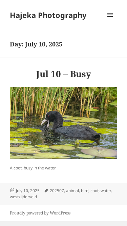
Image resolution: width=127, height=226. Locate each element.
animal (72, 190)
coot (94, 190)
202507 (57, 190)
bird (84, 190)
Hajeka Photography (48, 15)
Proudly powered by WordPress (40, 213)
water (106, 190)
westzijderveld (23, 197)
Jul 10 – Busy (63, 74)
